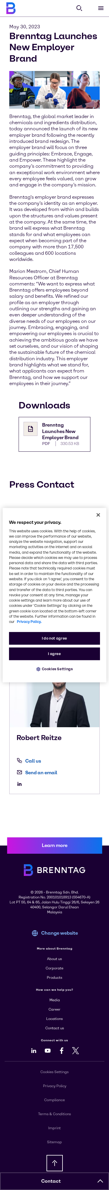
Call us (33, 761)
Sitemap (54, 1142)
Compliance (54, 1100)
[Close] (98, 514)
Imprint (54, 1128)
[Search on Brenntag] (79, 8)
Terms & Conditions (54, 1114)
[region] (54, 595)
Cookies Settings (57, 669)
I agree (54, 654)
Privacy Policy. (29, 622)
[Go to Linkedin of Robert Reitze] (21, 784)
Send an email (41, 772)
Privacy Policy (54, 1086)
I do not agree (54, 638)
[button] (100, 1181)
